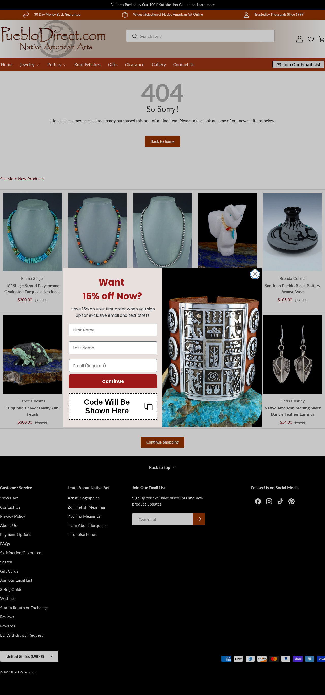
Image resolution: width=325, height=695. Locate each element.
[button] (113, 406)
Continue (113, 381)
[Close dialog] (255, 274)
